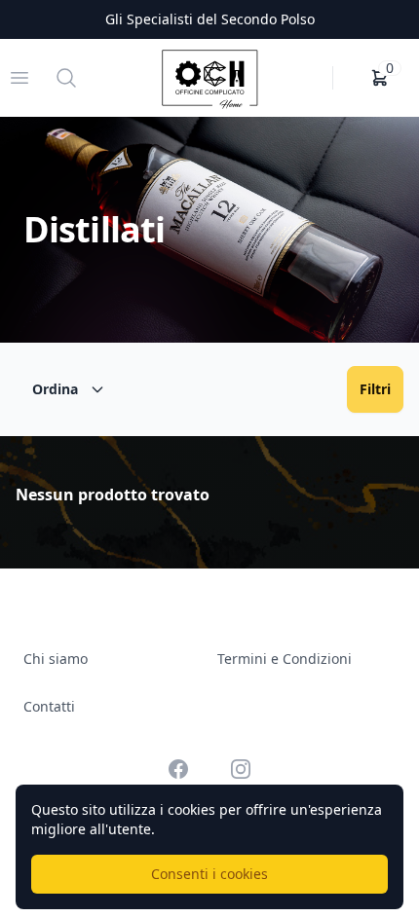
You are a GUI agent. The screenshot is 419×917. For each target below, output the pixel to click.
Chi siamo (55, 658)
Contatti (49, 706)
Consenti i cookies (209, 873)
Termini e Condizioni (284, 658)
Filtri (375, 389)
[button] (380, 78)
